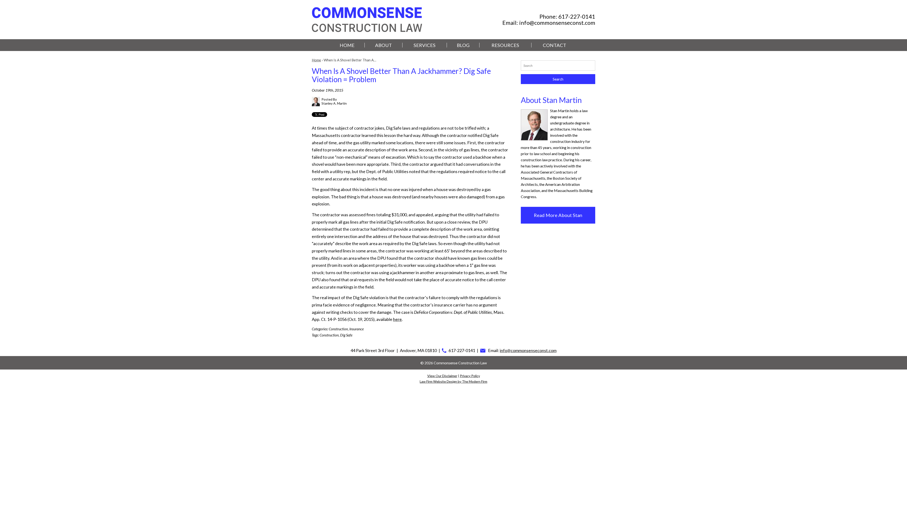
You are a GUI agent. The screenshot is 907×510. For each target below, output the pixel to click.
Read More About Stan (558, 215)
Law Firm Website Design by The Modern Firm (453, 381)
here (397, 319)
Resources (505, 45)
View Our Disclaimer (442, 376)
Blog (463, 45)
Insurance (356, 329)
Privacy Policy (470, 376)
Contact (554, 45)
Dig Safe (346, 335)
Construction (338, 329)
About (383, 45)
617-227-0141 (576, 16)
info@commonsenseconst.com (557, 22)
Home (347, 45)
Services (425, 45)
